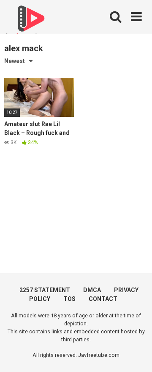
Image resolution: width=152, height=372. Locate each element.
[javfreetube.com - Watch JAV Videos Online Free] (29, 22)
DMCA (92, 290)
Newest (14, 61)
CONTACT (103, 298)
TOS (69, 298)
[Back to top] (136, 355)
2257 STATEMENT (44, 290)
